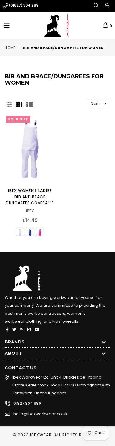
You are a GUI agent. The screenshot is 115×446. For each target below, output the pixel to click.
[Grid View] (19, 103)
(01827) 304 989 (24, 5)
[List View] (29, 103)
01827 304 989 (27, 403)
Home (10, 47)
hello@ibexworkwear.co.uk (40, 414)
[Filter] (9, 103)
